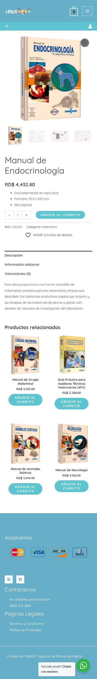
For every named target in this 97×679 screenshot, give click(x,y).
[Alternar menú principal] (87, 11)
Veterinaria (49, 227)
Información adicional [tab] (22, 264)
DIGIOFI (30, 656)
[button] (7, 26)
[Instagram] (9, 579)
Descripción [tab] (14, 255)
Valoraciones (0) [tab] (18, 273)
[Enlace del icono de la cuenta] (90, 26)
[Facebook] (20, 579)
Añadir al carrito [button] (25, 400)
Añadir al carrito (60, 215)
